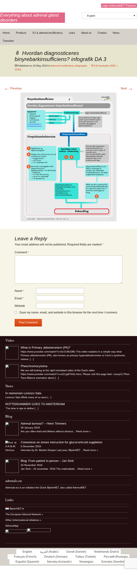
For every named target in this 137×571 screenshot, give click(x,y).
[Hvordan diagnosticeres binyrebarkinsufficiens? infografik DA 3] (68, 156)
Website (20, 305)
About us (86, 32)
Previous (13, 88)
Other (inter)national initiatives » (23, 520)
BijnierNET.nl (17, 508)
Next (127, 88)
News (116, 32)
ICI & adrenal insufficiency (47, 32)
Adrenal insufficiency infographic (69, 65)
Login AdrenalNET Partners (119, 5)
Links (72, 32)
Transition (8, 40)
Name (19, 290)
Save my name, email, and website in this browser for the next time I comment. (68, 312)
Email (19, 298)
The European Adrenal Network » (24, 514)
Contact (102, 32)
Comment (22, 252)
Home (6, 32)
